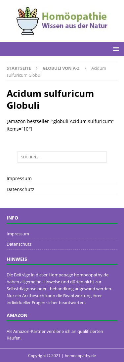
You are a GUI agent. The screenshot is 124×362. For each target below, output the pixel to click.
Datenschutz (20, 189)
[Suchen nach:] (62, 157)
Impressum (19, 178)
